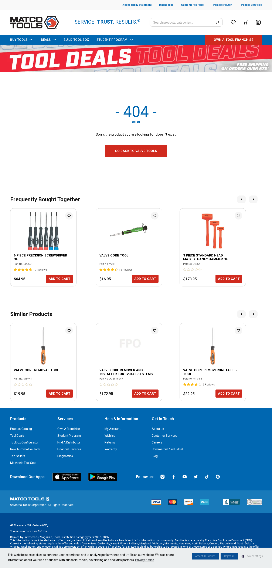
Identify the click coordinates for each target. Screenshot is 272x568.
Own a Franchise (68, 429)
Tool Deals (17, 435)
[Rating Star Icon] (15, 269)
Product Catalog (21, 429)
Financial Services (69, 449)
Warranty (111, 449)
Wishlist (110, 435)
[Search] (217, 22)
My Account (112, 429)
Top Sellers (17, 456)
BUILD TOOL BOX (76, 40)
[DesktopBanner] (136, 58)
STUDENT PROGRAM (111, 40)
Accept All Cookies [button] (205, 556)
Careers (157, 442)
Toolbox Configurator (24, 442)
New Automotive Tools (25, 449)
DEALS (46, 40)
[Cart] (245, 22)
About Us (158, 429)
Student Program (69, 435)
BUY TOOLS (18, 40)
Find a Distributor (68, 442)
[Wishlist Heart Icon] (69, 216)
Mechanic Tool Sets (23, 463)
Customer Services (164, 435)
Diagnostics (65, 456)
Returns (110, 442)
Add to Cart (59, 279)
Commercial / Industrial (167, 449)
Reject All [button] (229, 556)
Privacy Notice (144, 560)
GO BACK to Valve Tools (136, 151)
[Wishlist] (233, 22)
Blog (155, 456)
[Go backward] (241, 199)
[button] (252, 556)
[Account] (258, 22)
